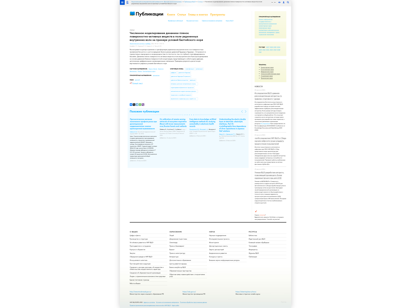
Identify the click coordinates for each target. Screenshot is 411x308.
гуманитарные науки (265, 26)
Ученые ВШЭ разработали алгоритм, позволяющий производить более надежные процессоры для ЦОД (269, 175)
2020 (271, 50)
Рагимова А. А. (204, 129)
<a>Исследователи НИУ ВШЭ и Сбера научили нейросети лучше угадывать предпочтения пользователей (270, 141)
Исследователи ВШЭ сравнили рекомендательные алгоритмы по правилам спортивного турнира (268, 96)
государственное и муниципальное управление (268, 23)
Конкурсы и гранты (215, 257)
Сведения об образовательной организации (145, 273)
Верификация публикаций (175, 21)
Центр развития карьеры (178, 264)
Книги (171, 14)
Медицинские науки (267, 72)
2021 (267, 50)
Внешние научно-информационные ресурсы (224, 260)
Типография (253, 246)
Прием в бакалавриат (176, 246)
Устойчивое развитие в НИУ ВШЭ (141, 242)
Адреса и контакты (149, 302)
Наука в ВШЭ (229, 21)
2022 (264, 50)
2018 (278, 50)
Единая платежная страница (139, 280)
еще (260, 52)
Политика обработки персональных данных (193, 302)
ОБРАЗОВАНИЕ (175, 232)
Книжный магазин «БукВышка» (259, 242)
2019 (275, 50)
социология (262, 34)
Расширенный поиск (192, 21)
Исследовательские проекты (219, 239)
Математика (133, 71)
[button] (183, 115)
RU (272, 2)
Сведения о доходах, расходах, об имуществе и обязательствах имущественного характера (147, 268)
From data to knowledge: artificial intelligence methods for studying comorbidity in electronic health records (202, 122)
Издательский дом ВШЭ (257, 239)
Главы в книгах (198, 14)
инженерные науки (265, 28)
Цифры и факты (135, 235)
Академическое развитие (218, 253)
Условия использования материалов (167, 302)
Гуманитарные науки (267, 67)
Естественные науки (267, 69)
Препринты (217, 14)
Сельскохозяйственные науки (270, 74)
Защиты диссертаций (216, 249)
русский (137, 80)
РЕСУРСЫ (253, 232)
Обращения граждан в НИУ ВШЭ (141, 257)
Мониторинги (214, 242)
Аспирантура (173, 257)
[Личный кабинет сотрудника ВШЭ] (283, 2)
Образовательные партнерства (180, 271)
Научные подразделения (217, 235)
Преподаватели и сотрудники (140, 246)
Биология (160, 69)
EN (275, 2)
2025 (274, 47)
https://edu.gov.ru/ (189, 292)
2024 (278, 47)
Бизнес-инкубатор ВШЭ (177, 267)
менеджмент (271, 32)
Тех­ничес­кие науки (267, 78)
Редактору (283, 302)
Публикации (149, 13)
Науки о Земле (153, 69)
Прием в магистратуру (177, 253)
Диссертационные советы (218, 246)
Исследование (265, 123)
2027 (267, 47)
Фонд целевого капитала (138, 260)
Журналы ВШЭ (254, 253)
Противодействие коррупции (140, 264)
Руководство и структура (139, 239)
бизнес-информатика (265, 19)
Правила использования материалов (212, 21)
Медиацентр (253, 249)
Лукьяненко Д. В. (194, 129)
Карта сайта (175, 305)
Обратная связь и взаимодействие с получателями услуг (187, 275)
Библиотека (253, 235)
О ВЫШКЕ (134, 232)
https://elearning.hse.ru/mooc (246, 292)
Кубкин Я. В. (133, 132)
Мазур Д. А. (222, 134)
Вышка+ (172, 249)
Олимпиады (173, 242)
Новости (259, 86)
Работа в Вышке (135, 283)
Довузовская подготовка (178, 239)
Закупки (132, 253)
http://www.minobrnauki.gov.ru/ (140, 292)
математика (262, 32)
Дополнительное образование (180, 260)
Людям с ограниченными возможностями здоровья (147, 276)
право (277, 32)
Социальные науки (267, 76)
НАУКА (212, 232)
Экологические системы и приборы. (140, 44)
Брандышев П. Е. (231, 134)
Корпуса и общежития (137, 249)
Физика (140, 71)
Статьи (181, 14)
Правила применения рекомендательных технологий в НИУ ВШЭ (150, 305)
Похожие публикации (144, 111)
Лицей (171, 235)
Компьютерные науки (149, 71)
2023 (260, 50)
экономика (270, 34)
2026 (271, 47)
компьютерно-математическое (269, 30)
